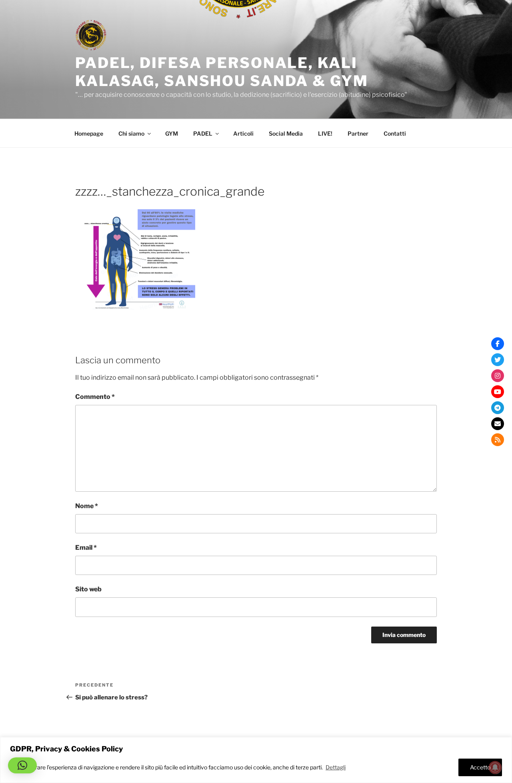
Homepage (88, 133)
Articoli (243, 133)
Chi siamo (131, 133)
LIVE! (325, 133)
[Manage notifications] (495, 767)
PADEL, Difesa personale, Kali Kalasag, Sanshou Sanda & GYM (221, 72)
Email (86, 547)
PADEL (202, 133)
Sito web (88, 589)
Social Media (286, 133)
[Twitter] (497, 359)
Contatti (395, 133)
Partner (358, 133)
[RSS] (497, 439)
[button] (22, 765)
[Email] (497, 423)
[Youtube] (497, 391)
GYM (171, 133)
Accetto (480, 767)
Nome (86, 506)
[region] (256, 760)
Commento (95, 397)
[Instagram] (497, 375)
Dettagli (336, 767)
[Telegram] (497, 407)
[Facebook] (497, 343)
